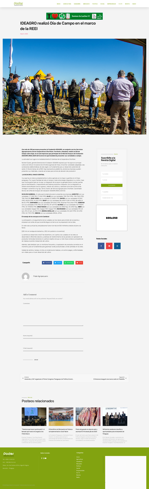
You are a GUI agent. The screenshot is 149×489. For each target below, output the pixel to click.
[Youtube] (45, 458)
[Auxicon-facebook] (41, 458)
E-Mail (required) (28, 348)
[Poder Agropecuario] (19, 4)
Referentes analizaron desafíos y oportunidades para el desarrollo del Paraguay (113, 431)
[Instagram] (43, 458)
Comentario (26, 303)
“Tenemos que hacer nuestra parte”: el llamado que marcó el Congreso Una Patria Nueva (33, 431)
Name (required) (27, 335)
